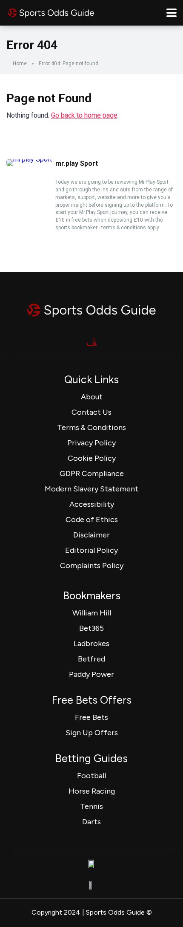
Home (20, 63)
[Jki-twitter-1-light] (91, 341)
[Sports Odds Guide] (51, 11)
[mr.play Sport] (29, 159)
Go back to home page (84, 115)
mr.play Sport (76, 163)
